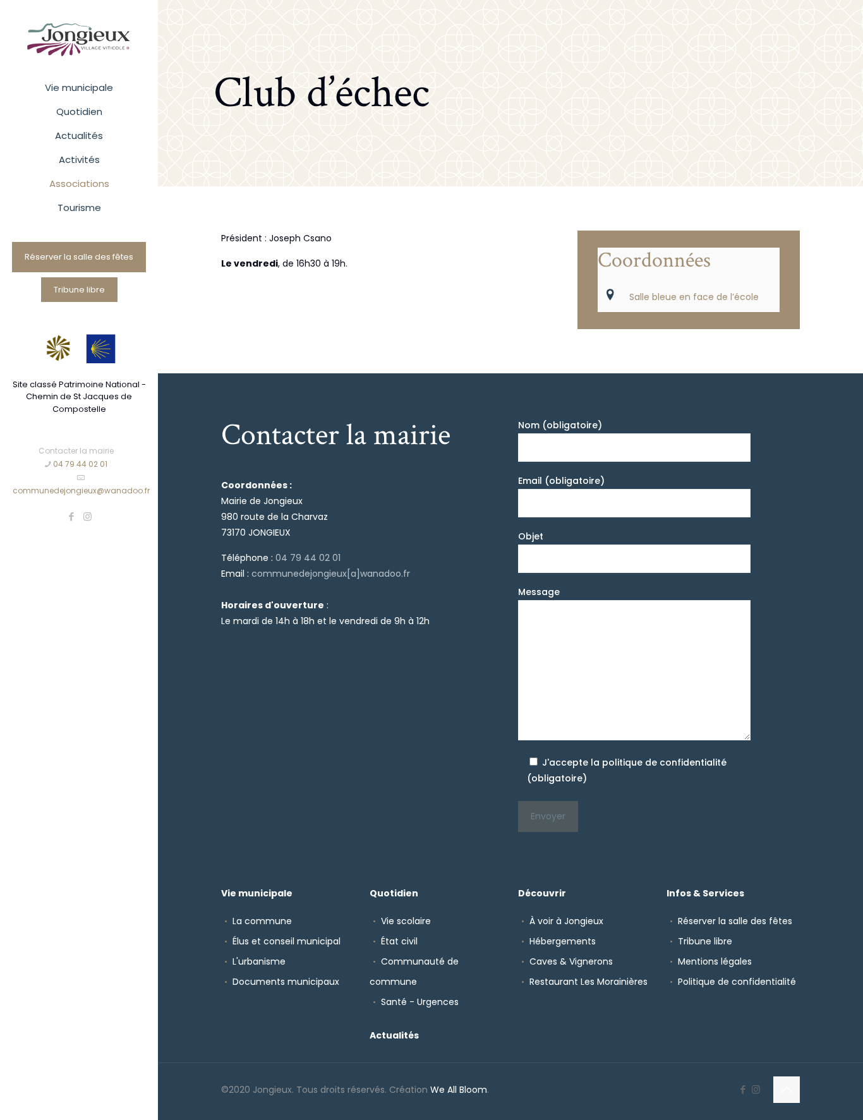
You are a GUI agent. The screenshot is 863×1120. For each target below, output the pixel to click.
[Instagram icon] (87, 516)
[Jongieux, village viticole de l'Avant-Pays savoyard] (79, 37)
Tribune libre (79, 290)
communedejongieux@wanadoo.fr (81, 490)
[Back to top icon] (786, 1089)
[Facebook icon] (71, 516)
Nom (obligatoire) (560, 425)
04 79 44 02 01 (80, 464)
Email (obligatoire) (561, 480)
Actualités (394, 1035)
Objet (530, 536)
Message (539, 592)
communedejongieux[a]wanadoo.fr (330, 573)
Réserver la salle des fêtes (79, 257)
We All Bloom (458, 1089)
